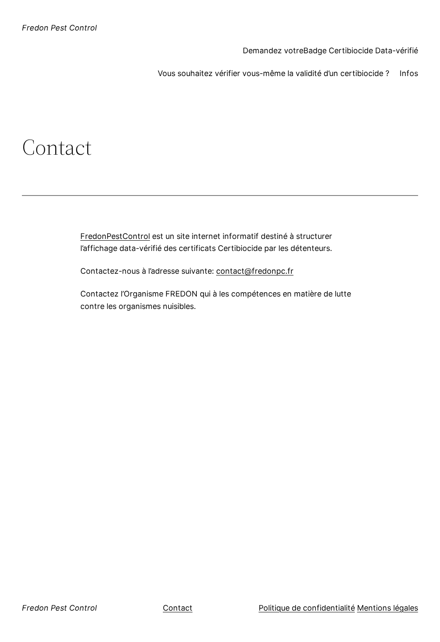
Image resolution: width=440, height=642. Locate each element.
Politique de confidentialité (307, 607)
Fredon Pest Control (59, 27)
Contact (177, 607)
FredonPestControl (115, 236)
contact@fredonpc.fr (254, 270)
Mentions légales (387, 607)
